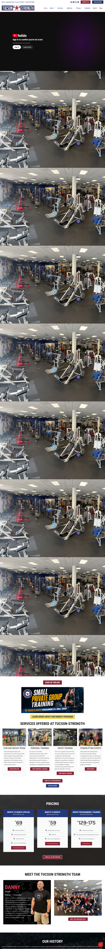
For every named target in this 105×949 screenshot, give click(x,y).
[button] (85, 2)
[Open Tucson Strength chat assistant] (100, 944)
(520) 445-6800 (30, 2)
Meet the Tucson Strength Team (52, 874)
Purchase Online (18, 848)
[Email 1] (71, 2)
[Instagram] (78, 2)
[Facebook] (73, 2)
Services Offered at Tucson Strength (52, 723)
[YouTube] (76, 2)
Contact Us (86, 844)
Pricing (52, 804)
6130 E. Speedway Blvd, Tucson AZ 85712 (13, 2)
